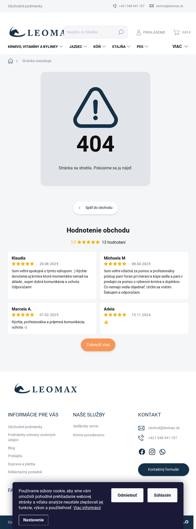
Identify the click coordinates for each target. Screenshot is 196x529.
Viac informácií (87, 507)
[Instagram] (152, 451)
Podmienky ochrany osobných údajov (32, 437)
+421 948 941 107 (162, 438)
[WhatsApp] (162, 451)
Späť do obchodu (99, 208)
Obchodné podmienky (25, 6)
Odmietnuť (127, 495)
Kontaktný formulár (163, 469)
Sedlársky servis (85, 426)
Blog (11, 448)
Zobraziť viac (98, 344)
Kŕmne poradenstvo (88, 435)
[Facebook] (142, 451)
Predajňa (15, 456)
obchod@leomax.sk (164, 428)
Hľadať (120, 32)
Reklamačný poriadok (25, 472)
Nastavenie (33, 520)
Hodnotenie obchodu (98, 230)
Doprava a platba (21, 464)
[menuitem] (36, 46)
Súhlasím (162, 495)
